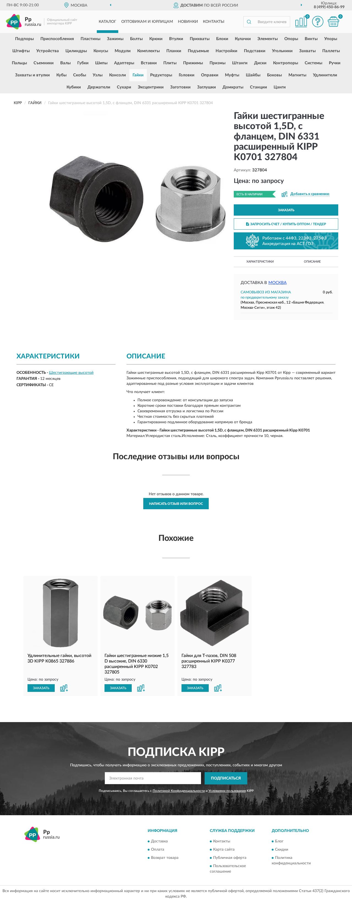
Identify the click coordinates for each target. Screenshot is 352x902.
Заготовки (180, 87)
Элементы (267, 39)
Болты (136, 39)
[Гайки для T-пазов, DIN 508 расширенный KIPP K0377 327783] (214, 613)
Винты (311, 39)
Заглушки (206, 87)
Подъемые (198, 51)
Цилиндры (76, 51)
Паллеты (331, 51)
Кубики (74, 87)
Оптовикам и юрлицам (147, 22)
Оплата (157, 850)
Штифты (21, 51)
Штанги (240, 63)
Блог (279, 841)
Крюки (156, 39)
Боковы (274, 75)
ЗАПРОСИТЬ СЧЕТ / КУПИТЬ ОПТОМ (288, 224)
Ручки (334, 63)
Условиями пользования (227, 790)
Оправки (209, 75)
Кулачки (243, 39)
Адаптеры (124, 63)
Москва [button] (277, 283)
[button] (318, 21)
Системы (313, 63)
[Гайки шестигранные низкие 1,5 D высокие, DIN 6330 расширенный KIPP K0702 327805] (137, 613)
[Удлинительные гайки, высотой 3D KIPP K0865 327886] (60, 613)
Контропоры (285, 63)
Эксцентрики (151, 87)
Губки (83, 63)
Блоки (222, 39)
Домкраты (232, 87)
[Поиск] (248, 21)
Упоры (330, 39)
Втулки (176, 39)
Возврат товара (164, 858)
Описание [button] (312, 261)
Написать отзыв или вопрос (176, 503)
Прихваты (200, 39)
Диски (260, 63)
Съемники (44, 63)
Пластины (90, 39)
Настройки (226, 51)
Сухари (124, 87)
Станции (258, 87)
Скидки (281, 850)
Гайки (138, 75)
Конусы (101, 51)
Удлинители (325, 75)
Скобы (79, 75)
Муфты (232, 75)
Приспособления (57, 39)
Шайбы (253, 75)
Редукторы (161, 75)
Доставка (159, 841)
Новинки (188, 22)
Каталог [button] (107, 22)
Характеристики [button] (260, 261)
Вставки (149, 63)
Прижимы (193, 63)
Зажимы (115, 39)
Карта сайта (224, 850)
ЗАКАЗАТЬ (286, 210)
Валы (65, 63)
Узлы (98, 75)
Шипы (101, 63)
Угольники (282, 51)
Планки (173, 51)
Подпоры (24, 39)
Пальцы (19, 63)
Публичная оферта (229, 858)
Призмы (218, 63)
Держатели (98, 87)
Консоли (117, 75)
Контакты (213, 22)
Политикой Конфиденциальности (179, 790)
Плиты (170, 63)
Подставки (254, 51)
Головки (186, 75)
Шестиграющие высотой (71, 373)
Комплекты (148, 51)
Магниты (297, 75)
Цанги (280, 87)
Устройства (47, 51)
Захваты (307, 51)
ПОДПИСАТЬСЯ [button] (226, 778)
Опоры (291, 39)
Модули (123, 51)
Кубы (61, 75)
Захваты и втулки (32, 75)
